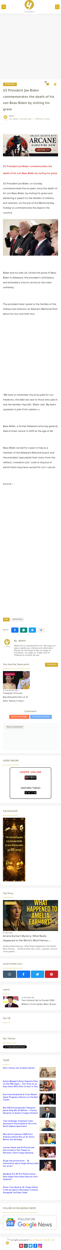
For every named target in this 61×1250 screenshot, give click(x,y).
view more (51, 665)
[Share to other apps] (41, 630)
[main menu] (3, 7)
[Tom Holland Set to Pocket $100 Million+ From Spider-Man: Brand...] (11, 1001)
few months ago (11, 690)
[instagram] (40, 1246)
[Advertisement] (30, 46)
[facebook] (23, 974)
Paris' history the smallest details (19, 1068)
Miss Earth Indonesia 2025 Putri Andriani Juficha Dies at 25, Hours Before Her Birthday (18, 1137)
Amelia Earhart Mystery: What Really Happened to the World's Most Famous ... (27, 938)
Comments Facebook (41, 717)
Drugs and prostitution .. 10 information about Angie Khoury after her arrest (21, 1163)
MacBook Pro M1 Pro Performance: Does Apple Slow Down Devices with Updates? (20, 1177)
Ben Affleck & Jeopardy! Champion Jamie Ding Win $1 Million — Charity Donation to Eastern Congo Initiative (20, 1110)
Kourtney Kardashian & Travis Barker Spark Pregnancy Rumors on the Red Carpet (20, 1097)
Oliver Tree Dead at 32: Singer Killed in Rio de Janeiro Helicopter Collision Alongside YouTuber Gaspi (20, 1190)
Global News (10, 84)
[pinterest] (51, 974)
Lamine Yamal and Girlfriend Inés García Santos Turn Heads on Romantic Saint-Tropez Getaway (18, 1150)
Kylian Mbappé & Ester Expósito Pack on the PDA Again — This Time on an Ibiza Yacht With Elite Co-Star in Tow (20, 1084)
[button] (15, 630)
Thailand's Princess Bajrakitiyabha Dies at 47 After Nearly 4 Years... (15, 697)
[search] (57, 7)
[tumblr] (9, 974)
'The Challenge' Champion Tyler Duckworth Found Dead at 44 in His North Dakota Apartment (19, 1124)
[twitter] (37, 974)
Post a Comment (15, 727)
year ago (8, 933)
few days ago (29, 997)
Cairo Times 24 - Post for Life (41, 1240)
